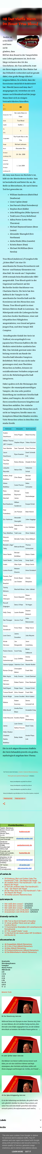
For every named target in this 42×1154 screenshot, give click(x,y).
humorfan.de (24, 853)
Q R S (4, 985)
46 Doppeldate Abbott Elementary (18, 944)
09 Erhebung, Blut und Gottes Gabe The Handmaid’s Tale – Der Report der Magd (20, 880)
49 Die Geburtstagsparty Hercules (13, 1095)
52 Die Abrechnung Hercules (11, 1016)
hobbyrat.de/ (24, 832)
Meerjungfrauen (8, 963)
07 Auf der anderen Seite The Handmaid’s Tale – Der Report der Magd (21, 888)
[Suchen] (39, 3)
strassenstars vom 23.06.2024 (16, 910)
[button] (4, 30)
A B (3, 972)
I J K (3, 978)
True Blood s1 (20, 798)
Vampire (5, 965)
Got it (28, 1152)
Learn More (17, 1152)
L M (3, 980)
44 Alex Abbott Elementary (15, 948)
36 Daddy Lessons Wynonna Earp (18, 895)
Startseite (6, 961)
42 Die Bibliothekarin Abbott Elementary (20, 952)
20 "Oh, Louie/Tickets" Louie (16, 931)
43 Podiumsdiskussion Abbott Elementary (21, 950)
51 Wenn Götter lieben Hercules (12, 1056)
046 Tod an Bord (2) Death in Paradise (20, 921)
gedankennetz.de (24, 845)
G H (3, 976)
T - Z (3, 987)
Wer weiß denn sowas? (13, 904)
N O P (4, 982)
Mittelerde (6, 970)
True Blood (8, 798)
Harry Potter (7, 968)
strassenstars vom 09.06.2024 (16, 912)
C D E (4, 974)
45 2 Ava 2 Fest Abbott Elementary (18, 946)
